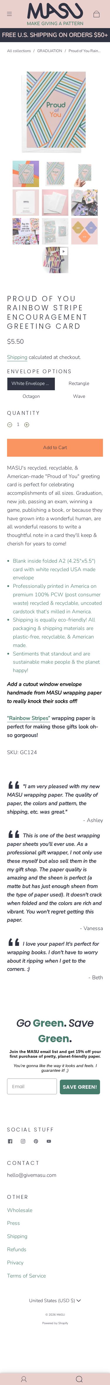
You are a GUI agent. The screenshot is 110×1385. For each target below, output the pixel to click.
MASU (61, 1315)
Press (13, 1223)
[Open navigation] (13, 14)
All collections (19, 51)
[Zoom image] (55, 112)
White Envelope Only (33, 383)
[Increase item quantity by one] (26, 425)
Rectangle (79, 383)
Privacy (15, 1262)
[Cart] (96, 14)
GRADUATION (49, 51)
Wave (79, 396)
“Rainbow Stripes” (28, 718)
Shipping (17, 357)
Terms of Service (26, 1275)
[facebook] (10, 1141)
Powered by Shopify (55, 1323)
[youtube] (48, 1141)
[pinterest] (35, 1141)
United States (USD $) (52, 1300)
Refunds (16, 1249)
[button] (19, 112)
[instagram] (22, 1141)
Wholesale (19, 1210)
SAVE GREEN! (80, 1086)
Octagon (31, 396)
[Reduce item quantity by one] (9, 425)
